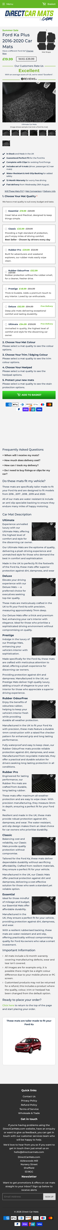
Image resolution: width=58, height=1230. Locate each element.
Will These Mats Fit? (14, 191)
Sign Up (49, 1196)
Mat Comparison (33, 191)
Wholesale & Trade (29, 1113)
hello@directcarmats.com (29, 1152)
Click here (8, 1005)
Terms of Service (29, 1109)
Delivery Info (49, 191)
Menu (9, 4)
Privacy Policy (29, 1100)
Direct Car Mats (30, 1211)
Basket (51, 4)
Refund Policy (29, 1104)
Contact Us (29, 1096)
